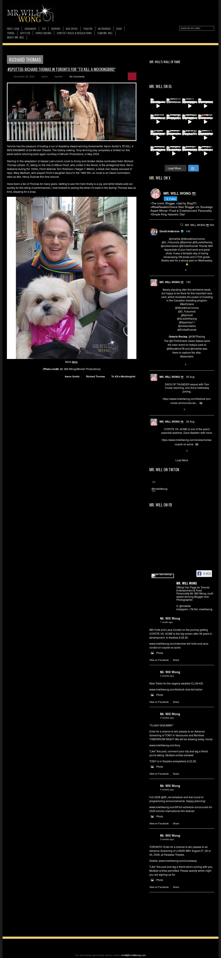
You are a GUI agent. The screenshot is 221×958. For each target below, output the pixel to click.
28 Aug (190, 421)
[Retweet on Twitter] (181, 224)
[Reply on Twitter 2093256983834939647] (163, 451)
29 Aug (190, 376)
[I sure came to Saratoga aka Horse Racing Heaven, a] (189, 122)
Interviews (104, 28)
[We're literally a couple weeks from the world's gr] (174, 137)
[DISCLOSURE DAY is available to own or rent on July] (205, 106)
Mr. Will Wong (170, 618)
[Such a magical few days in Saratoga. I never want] (174, 122)
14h (188, 231)
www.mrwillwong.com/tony (164, 745)
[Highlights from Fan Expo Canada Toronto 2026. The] (158, 106)
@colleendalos (169, 246)
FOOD (119, 28)
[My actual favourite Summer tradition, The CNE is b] (174, 153)
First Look (13, 28)
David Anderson (169, 231)
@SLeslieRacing (202, 242)
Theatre (88, 28)
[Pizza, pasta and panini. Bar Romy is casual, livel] (205, 153)
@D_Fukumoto (170, 242)
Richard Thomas (95, 376)
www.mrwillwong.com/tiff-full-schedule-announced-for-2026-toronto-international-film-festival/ (181, 809)
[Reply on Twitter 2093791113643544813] (163, 409)
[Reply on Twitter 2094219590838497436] (163, 364)
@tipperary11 (187, 322)
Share (176, 660)
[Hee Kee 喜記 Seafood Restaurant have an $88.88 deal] (158, 122)
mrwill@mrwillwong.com (133, 955)
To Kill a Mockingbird (123, 376)
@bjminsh (186, 242)
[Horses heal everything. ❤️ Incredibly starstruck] (189, 106)
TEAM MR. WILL (105, 33)
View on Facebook (159, 660)
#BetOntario (187, 304)
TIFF (44, 28)
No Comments (77, 76)
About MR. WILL (15, 37)
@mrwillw (174, 238)
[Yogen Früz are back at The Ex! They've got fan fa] (158, 137)
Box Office (72, 28)
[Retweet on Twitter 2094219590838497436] (170, 364)
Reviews (55, 29)
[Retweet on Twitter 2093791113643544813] (170, 409)
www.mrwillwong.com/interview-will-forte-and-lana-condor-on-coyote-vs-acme (179, 645)
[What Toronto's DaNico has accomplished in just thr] (205, 137)
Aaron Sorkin (72, 376)
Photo (159, 653)
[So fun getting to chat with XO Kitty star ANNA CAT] (189, 153)
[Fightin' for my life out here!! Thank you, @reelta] (189, 137)
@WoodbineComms (193, 238)
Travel (11, 33)
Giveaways (30, 28)
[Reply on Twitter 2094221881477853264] (163, 270)
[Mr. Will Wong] (163, 576)
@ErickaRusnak (188, 246)
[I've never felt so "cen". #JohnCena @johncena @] (174, 106)
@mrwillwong (159, 488)
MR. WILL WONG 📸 (171, 282)
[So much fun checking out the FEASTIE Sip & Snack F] (158, 153)
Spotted (25, 33)
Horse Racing (43, 33)
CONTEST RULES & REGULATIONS (74, 33)
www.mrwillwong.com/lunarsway (178, 860)
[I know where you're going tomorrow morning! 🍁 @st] (205, 122)
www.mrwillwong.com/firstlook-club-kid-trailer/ (176, 689)
